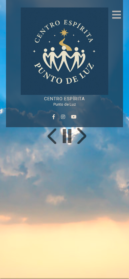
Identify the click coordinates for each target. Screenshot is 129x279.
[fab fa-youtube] (74, 117)
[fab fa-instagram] (63, 117)
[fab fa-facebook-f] (53, 117)
